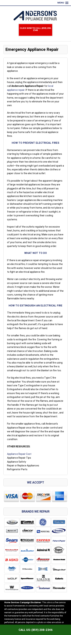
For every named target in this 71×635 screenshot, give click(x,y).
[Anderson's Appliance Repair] (35, 15)
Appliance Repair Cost (19, 454)
